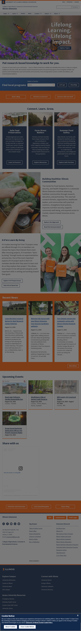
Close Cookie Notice (27, 627)
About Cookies (10, 627)
